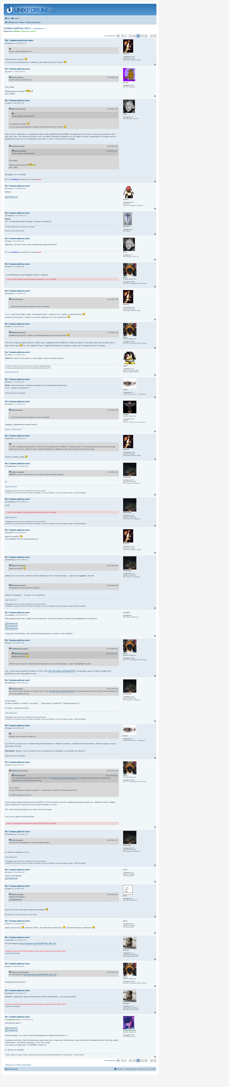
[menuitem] (7, 18)
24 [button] (142, 36)
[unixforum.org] (30, 9)
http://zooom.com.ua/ (12, 372)
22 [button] (134, 36)
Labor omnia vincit (11, 486)
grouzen (14, 146)
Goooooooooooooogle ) (12, 953)
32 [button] (152, 36)
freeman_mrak (16, 972)
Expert (14, 77)
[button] (118, 36)
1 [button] (125, 36)
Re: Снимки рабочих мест (19, 40)
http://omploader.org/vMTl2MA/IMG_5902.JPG (38, 943)
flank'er (14, 894)
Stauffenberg (16, 649)
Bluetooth (15, 109)
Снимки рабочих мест (25, 28)
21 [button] (130, 36)
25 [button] (146, 36)
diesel (14, 299)
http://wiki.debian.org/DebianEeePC (62, 671)
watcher (14, 472)
